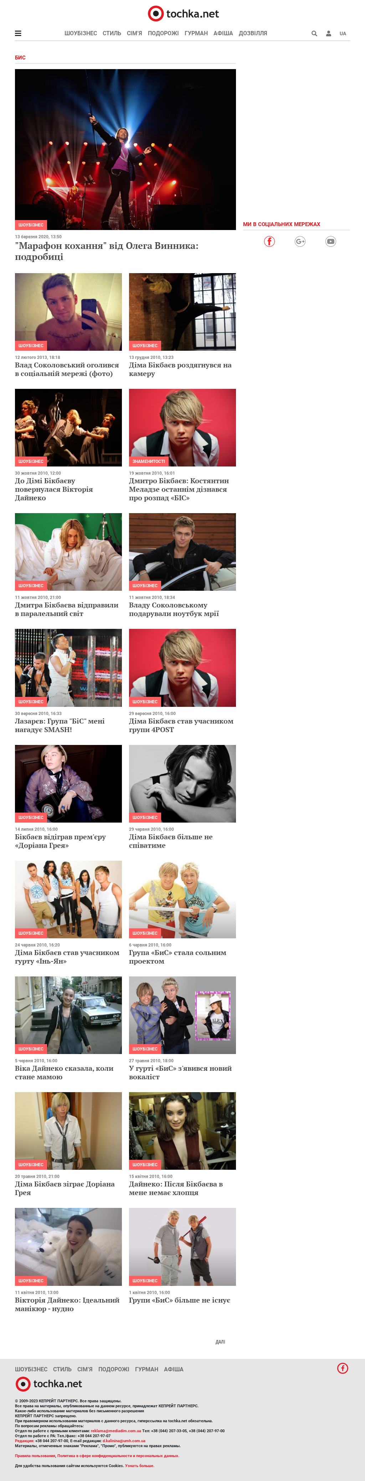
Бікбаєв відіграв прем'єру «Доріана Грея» (60, 841)
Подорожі (163, 33)
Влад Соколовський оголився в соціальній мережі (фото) (67, 369)
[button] (329, 33)
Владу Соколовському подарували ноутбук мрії (174, 609)
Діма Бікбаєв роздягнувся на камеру (180, 369)
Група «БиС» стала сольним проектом (177, 957)
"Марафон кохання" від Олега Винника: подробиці (107, 250)
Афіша (223, 33)
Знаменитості (149, 461)
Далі (220, 1342)
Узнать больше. (139, 1466)
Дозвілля (253, 33)
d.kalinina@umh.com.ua (124, 1441)
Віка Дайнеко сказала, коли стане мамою (64, 1072)
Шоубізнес (81, 33)
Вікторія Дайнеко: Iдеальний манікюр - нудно (67, 1304)
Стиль (112, 33)
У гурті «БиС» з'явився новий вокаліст (180, 1072)
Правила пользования (35, 1456)
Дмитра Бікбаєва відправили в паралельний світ (66, 609)
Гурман (196, 33)
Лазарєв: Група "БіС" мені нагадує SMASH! (60, 725)
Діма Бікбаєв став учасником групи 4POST (181, 725)
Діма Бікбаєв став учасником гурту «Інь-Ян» (67, 957)
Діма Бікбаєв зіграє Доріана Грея (65, 1188)
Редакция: (24, 1441)
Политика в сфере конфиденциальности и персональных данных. (118, 1456)
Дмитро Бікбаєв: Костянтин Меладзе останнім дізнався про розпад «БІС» (179, 489)
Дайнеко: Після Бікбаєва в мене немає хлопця (176, 1188)
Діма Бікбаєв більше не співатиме (171, 841)
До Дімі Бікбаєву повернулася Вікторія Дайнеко (54, 489)
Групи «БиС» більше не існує (179, 1300)
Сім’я (134, 33)
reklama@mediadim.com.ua (116, 1431)
